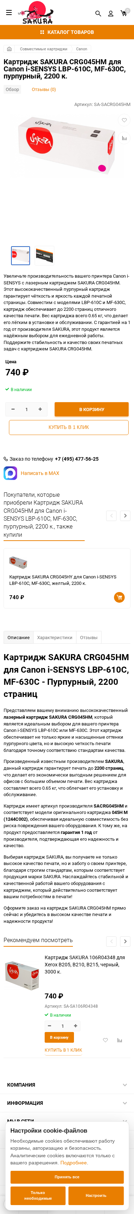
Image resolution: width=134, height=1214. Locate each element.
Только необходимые (38, 1195)
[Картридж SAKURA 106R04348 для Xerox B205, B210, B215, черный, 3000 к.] (21, 976)
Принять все (67, 1177)
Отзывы (89, 637)
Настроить (96, 1195)
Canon (81, 48)
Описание (19, 637)
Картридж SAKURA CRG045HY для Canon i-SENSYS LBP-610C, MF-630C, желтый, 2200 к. (62, 580)
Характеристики (55, 637)
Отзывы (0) (44, 89)
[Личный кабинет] (110, 12)
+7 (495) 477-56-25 (77, 458)
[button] (125, 516)
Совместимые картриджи (43, 48)
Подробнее (73, 1162)
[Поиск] (98, 12)
